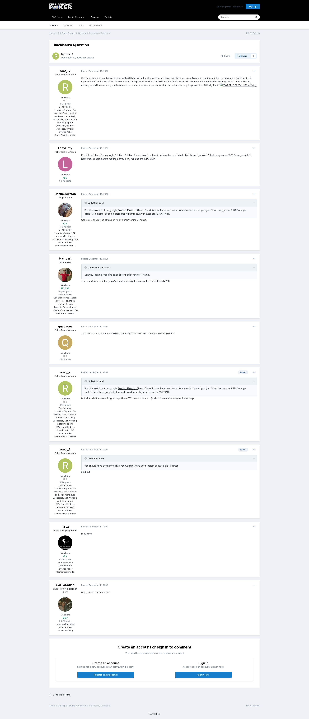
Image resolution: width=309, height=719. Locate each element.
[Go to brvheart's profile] (65, 275)
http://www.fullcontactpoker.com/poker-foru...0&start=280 (139, 281)
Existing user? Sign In (229, 6)
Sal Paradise (65, 585)
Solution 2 (130, 155)
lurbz (65, 526)
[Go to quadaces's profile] (65, 342)
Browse (95, 17)
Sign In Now (203, 674)
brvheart (65, 258)
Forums (54, 25)
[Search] (256, 17)
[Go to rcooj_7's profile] (55, 56)
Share (226, 56)
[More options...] (254, 71)
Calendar (68, 25)
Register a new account (105, 674)
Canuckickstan (65, 194)
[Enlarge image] (238, 85)
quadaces (65, 326)
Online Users (95, 25)
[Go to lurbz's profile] (65, 542)
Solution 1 (120, 155)
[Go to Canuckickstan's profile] (65, 210)
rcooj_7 (69, 54)
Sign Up (253, 6)
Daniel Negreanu (76, 17)
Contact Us (154, 714)
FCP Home (57, 17)
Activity (108, 17)
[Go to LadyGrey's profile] (65, 164)
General (89, 57)
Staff (81, 25)
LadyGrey (65, 148)
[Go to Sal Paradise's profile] (65, 604)
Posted (94, 71)
